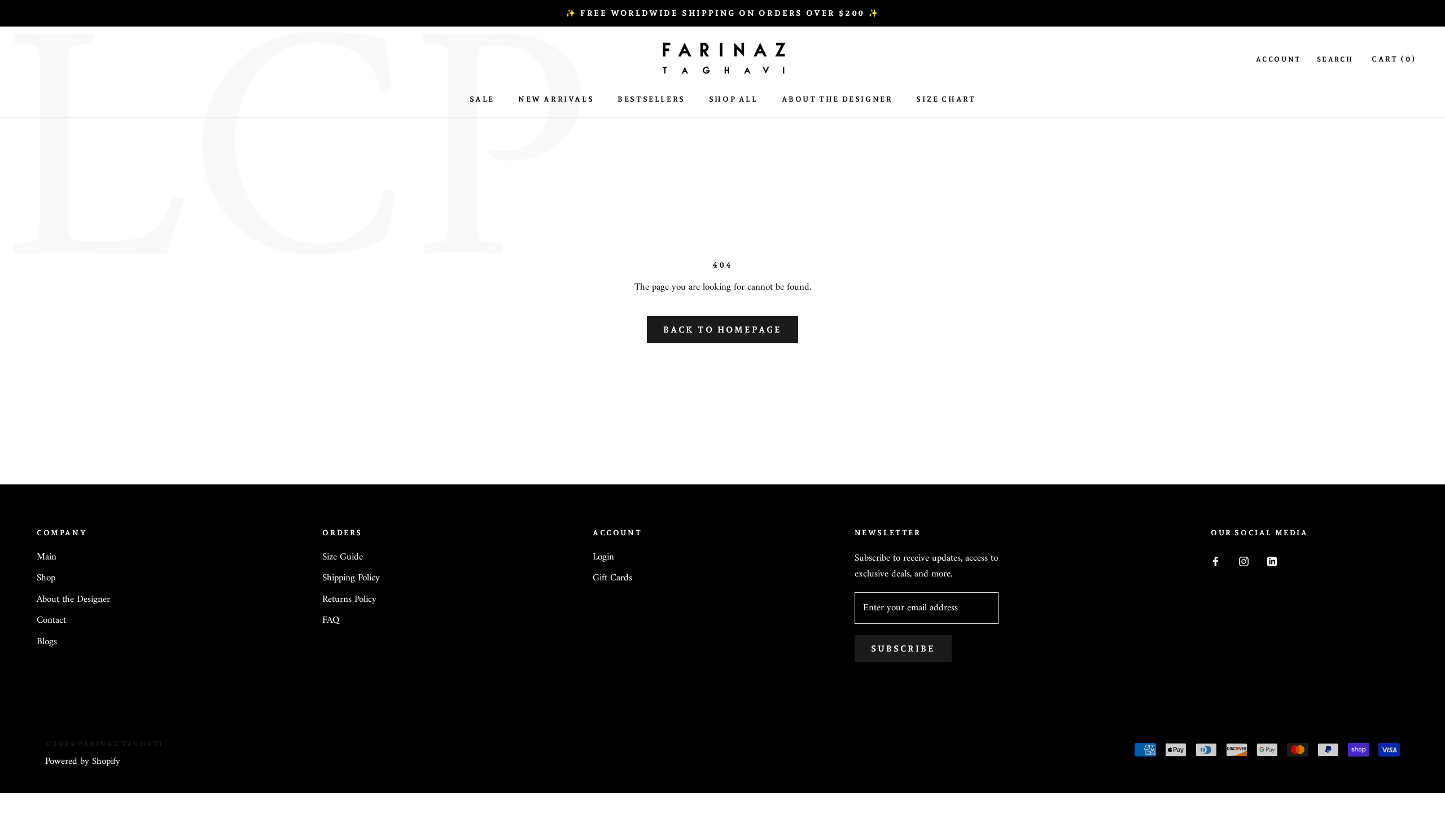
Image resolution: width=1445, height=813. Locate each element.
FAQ (330, 621)
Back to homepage (722, 330)
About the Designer (73, 600)
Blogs (47, 642)
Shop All (733, 99)
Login (603, 557)
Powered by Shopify (82, 761)
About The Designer (837, 99)
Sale (482, 99)
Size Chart (945, 99)
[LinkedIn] (1272, 562)
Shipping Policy (351, 578)
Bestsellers (651, 99)
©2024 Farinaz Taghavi (104, 744)
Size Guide (342, 557)
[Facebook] (1215, 562)
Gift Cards (612, 578)
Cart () (1394, 59)
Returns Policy (349, 600)
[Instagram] (1244, 562)
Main (46, 557)
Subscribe (903, 649)
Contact (51, 621)
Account (1278, 59)
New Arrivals (556, 99)
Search (1335, 59)
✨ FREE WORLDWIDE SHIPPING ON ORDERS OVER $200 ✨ (722, 13)
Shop (46, 578)
